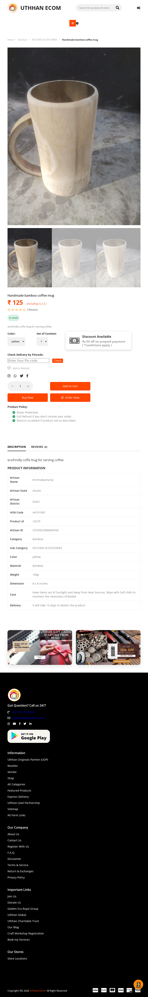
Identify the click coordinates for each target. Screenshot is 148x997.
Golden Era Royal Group (23, 908)
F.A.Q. (11, 852)
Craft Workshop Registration (26, 933)
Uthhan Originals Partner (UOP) (28, 759)
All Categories (16, 784)
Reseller (13, 766)
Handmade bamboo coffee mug (80, 39)
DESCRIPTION (17, 447)
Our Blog (13, 927)
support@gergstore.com (27, 718)
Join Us (12, 896)
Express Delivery (18, 796)
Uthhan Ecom (38, 990)
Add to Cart (70, 386)
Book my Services (19, 939)
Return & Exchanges (21, 871)
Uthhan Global (17, 915)
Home (11, 39)
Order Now (71, 397)
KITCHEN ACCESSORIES (44, 39)
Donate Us (14, 902)
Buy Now (27, 397)
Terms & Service (18, 865)
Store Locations (17, 958)
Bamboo (22, 39)
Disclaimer (14, 859)
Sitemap (13, 809)
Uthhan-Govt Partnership (24, 803)
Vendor (12, 772)
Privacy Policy (16, 877)
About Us (13, 834)
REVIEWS (39, 447)
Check (57, 360)
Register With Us (18, 846)
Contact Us (14, 840)
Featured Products (19, 790)
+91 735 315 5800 (23, 712)
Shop (11, 778)
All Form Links (16, 815)
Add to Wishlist (21, 368)
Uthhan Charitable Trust (23, 921)
